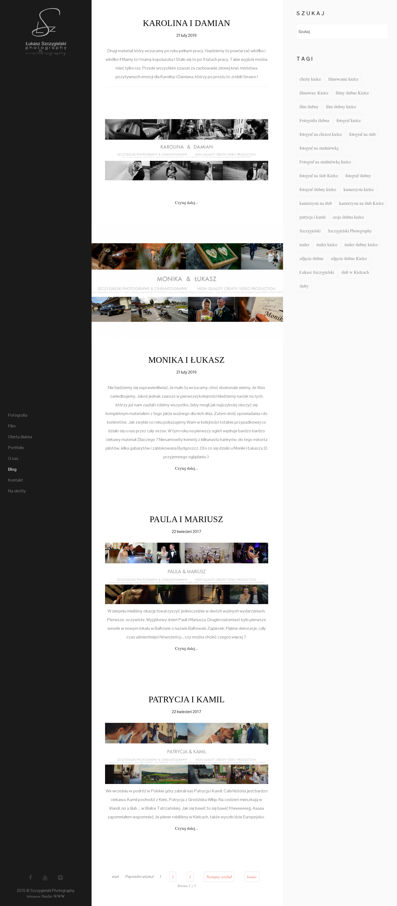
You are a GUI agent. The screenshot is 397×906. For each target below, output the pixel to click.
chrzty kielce (310, 79)
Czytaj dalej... (186, 202)
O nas (13, 458)
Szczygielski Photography (350, 230)
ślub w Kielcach (355, 272)
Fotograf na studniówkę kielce (325, 161)
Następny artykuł (219, 876)
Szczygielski (310, 230)
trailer (304, 244)
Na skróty (17, 491)
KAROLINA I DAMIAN (186, 23)
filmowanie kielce (343, 79)
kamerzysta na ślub (316, 203)
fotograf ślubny (358, 175)
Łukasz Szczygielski (317, 272)
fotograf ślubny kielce (318, 189)
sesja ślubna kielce (348, 217)
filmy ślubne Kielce (352, 92)
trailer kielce (327, 244)
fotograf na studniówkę (319, 148)
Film (12, 426)
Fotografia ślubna (314, 120)
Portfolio (16, 447)
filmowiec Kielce (314, 92)
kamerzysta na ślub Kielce (361, 203)
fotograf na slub (362, 134)
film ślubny (309, 106)
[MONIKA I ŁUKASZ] (186, 282)
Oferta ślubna (20, 437)
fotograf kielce (349, 120)
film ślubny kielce (341, 106)
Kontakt (15, 480)
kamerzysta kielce (359, 189)
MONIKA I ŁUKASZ (186, 360)
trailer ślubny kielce (361, 244)
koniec (252, 876)
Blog (12, 469)
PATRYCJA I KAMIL (187, 699)
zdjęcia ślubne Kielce (349, 258)
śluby (304, 286)
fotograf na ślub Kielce (319, 175)
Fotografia (17, 415)
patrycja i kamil (312, 217)
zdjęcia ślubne (312, 258)
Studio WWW (53, 896)
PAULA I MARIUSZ (186, 519)
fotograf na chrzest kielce (321, 134)
